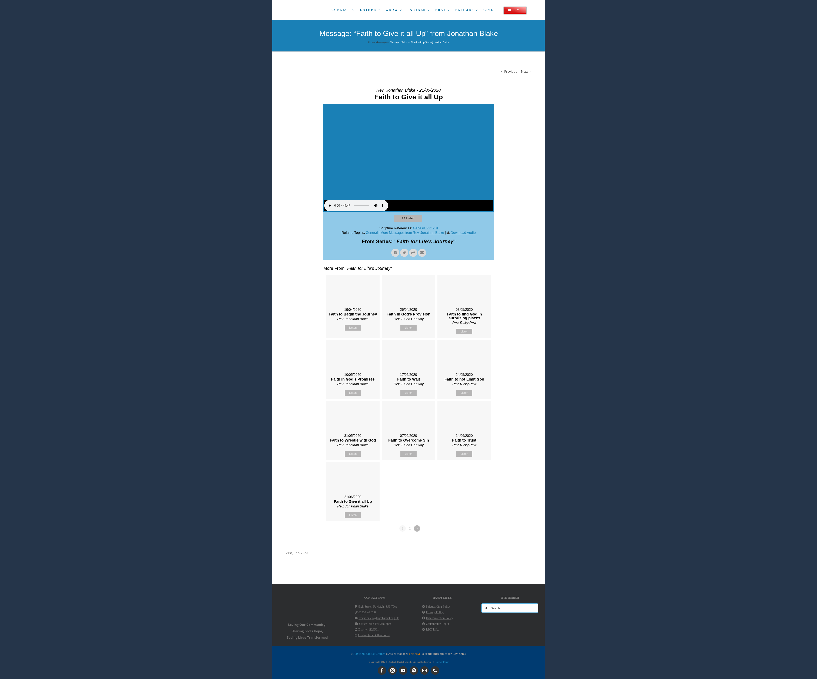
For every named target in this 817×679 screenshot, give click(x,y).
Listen (410, 218)
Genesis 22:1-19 (425, 228)
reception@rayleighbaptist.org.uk (379, 618)
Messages (382, 42)
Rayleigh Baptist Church (369, 653)
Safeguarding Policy (438, 606)
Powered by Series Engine (478, 540)
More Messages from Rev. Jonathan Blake (412, 232)
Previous (510, 71)
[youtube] (403, 670)
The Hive (414, 653)
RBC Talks (432, 629)
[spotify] (414, 670)
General (372, 232)
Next (524, 71)
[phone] (435, 670)
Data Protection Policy (439, 618)
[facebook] (382, 670)
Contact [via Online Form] (374, 635)
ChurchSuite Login (437, 623)
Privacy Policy (435, 612)
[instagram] (392, 670)
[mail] (424, 670)
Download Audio (463, 232)
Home (371, 42)
